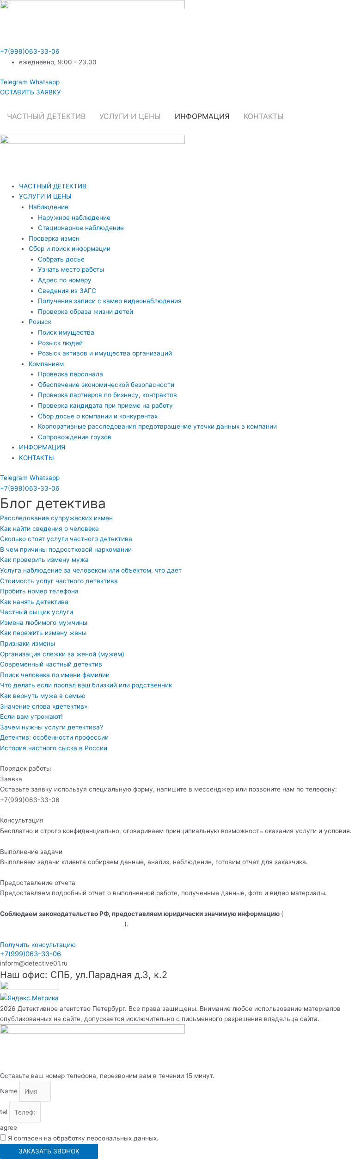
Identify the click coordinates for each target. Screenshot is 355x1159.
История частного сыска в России (53, 748)
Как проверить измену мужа (44, 559)
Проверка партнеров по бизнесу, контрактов (107, 395)
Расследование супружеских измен (56, 518)
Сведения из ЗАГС (67, 290)
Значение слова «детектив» (43, 706)
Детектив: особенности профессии (54, 737)
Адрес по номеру (65, 280)
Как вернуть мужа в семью (43, 695)
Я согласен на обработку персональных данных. (83, 1138)
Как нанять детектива (34, 601)
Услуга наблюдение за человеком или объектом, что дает (91, 570)
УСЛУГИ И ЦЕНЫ (130, 116)
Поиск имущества (66, 332)
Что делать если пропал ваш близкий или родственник (86, 685)
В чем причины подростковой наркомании (66, 549)
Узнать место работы (71, 269)
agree (8, 1127)
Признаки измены (27, 643)
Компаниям (46, 364)
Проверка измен (54, 238)
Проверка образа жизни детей (85, 311)
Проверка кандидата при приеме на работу (105, 405)
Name (9, 1091)
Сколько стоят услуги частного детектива (66, 538)
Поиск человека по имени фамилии (55, 675)
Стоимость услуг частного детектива (59, 581)
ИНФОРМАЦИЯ (202, 116)
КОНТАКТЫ (264, 116)
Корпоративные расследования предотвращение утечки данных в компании (157, 426)
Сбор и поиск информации (69, 248)
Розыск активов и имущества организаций (105, 353)
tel (4, 1112)
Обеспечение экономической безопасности (106, 384)
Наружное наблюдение (74, 217)
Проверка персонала (70, 374)
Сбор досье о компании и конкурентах (98, 416)
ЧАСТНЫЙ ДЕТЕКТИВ (46, 116)
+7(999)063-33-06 (30, 51)
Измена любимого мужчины (43, 622)
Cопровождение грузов (74, 437)
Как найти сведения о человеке (49, 528)
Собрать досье (61, 259)
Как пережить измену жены (43, 632)
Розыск (40, 321)
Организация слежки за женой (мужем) (62, 654)
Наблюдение (48, 207)
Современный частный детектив (51, 664)
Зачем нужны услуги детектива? (51, 727)
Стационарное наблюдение (81, 227)
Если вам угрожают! (31, 716)
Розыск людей (60, 343)
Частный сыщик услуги (36, 612)
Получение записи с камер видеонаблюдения (110, 301)
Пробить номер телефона (39, 591)
